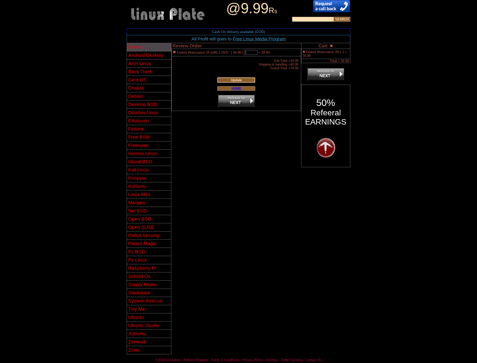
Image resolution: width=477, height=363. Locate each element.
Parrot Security (144, 235)
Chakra (136, 88)
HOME (236, 88)
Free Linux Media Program (259, 38)
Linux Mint (139, 194)
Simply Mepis (142, 284)
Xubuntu (137, 333)
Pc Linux (137, 260)
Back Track (140, 71)
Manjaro (137, 202)
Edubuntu (138, 120)
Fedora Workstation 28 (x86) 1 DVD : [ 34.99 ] (210, 52)
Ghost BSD (140, 161)
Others (135, 47)
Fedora (136, 129)
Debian (136, 96)
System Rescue (145, 300)
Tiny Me (136, 309)
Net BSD (137, 210)
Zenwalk (137, 341)
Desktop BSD (142, 104)
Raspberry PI (142, 268)
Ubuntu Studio (143, 325)
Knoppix (137, 178)
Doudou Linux (143, 112)
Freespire (138, 145)
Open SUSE (141, 227)
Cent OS (137, 79)
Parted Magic (142, 243)
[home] (168, 27)
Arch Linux (139, 63)
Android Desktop (146, 55)
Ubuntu (136, 317)
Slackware (139, 292)
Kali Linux (138, 169)
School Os (139, 276)
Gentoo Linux (142, 153)
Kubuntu (137, 186)
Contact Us (313, 360)
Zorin (133, 350)
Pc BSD (136, 251)
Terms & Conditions (225, 360)
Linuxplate (173, 360)
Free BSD (138, 137)
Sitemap (272, 360)
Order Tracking (291, 360)
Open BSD (139, 219)
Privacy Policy (252, 360)
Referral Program (196, 360)
